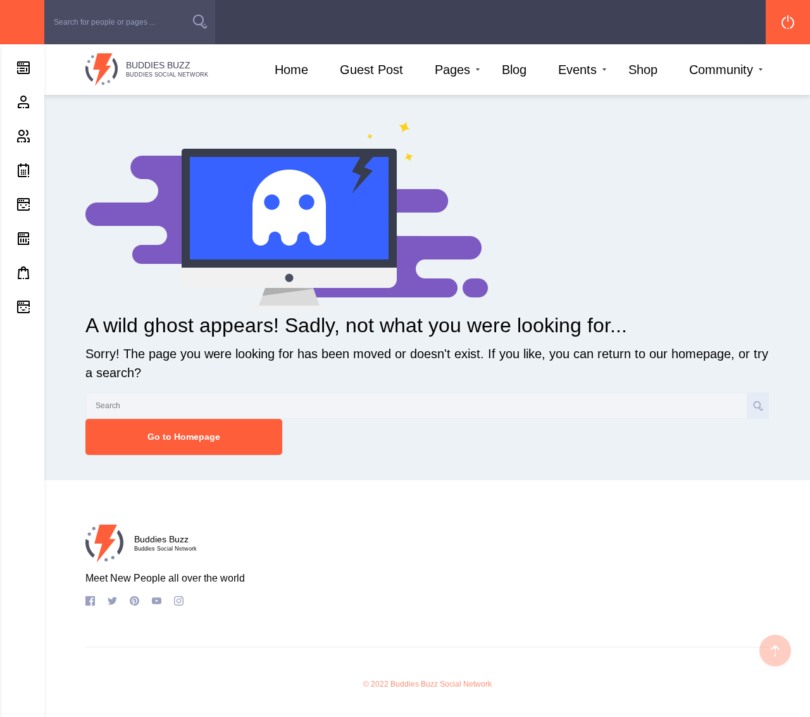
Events (577, 70)
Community (721, 70)
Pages (452, 70)
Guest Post (371, 70)
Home (291, 70)
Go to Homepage (183, 437)
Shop (642, 70)
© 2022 (376, 684)
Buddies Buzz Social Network (441, 684)
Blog (514, 70)
